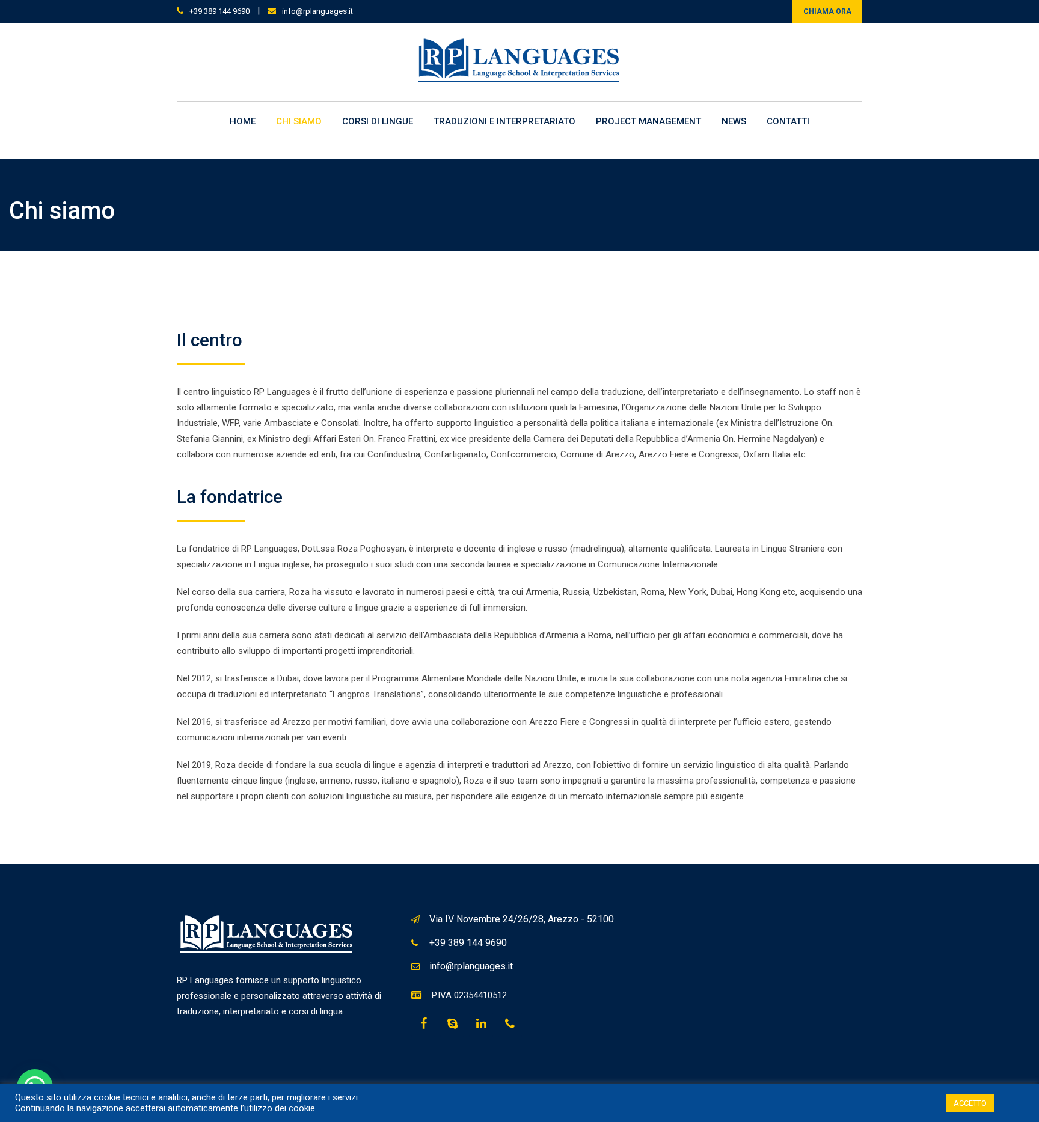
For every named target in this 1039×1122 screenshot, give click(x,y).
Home (243, 121)
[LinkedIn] (481, 1025)
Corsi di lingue (377, 121)
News (734, 121)
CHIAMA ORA (827, 11)
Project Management (648, 121)
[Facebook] (423, 1025)
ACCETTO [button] (970, 1103)
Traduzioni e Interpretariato (504, 121)
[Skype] (452, 1025)
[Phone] (510, 1025)
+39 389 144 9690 (219, 11)
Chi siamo (299, 121)
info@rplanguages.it (317, 11)
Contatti (788, 121)
